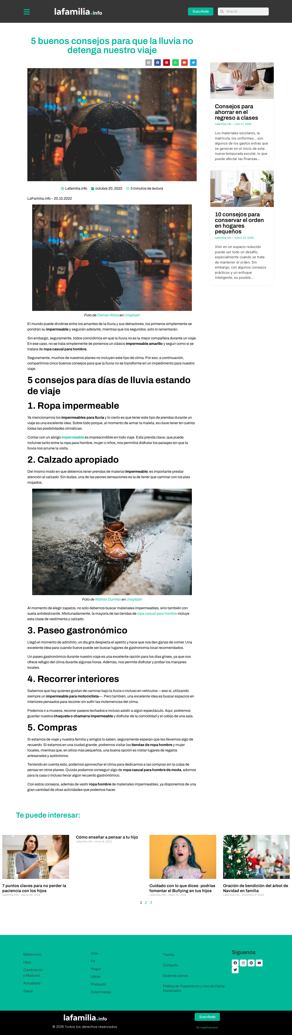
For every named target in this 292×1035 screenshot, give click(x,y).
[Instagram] (243, 963)
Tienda (168, 955)
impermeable (73, 437)
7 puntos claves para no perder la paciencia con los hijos (34, 888)
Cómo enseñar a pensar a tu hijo (107, 837)
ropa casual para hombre (157, 613)
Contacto (170, 965)
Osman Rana (108, 315)
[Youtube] (259, 963)
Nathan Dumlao (108, 599)
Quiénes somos (175, 976)
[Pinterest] (251, 963)
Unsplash (132, 315)
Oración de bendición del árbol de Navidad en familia (255, 888)
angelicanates (209, 1027)
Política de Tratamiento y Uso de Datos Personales (194, 988)
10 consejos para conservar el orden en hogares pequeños (239, 223)
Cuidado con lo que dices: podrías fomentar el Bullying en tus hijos (182, 888)
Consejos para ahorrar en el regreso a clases (236, 112)
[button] (148, 62)
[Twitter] (235, 969)
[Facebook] (235, 963)
